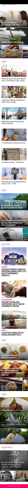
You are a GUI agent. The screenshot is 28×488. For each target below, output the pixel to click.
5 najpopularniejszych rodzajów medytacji (12, 334)
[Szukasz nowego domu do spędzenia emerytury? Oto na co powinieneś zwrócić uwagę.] (14, 256)
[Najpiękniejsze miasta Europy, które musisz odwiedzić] (14, 113)
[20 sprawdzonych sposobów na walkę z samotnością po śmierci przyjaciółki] (14, 436)
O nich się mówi (5, 459)
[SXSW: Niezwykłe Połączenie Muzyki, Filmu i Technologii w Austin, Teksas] (14, 71)
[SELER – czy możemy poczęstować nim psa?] (14, 22)
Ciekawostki (4, 408)
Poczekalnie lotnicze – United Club (13, 162)
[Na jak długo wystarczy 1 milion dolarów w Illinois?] (14, 205)
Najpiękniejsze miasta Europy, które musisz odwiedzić (13, 122)
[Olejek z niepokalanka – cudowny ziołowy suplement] (14, 420)
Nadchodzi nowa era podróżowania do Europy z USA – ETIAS (14, 183)
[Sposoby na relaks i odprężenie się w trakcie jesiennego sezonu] (14, 289)
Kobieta (4, 330)
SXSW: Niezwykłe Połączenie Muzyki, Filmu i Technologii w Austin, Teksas (13, 80)
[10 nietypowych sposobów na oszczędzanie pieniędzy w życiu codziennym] (14, 223)
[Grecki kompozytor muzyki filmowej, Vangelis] (7, 476)
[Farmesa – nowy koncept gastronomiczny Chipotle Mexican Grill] (11, 385)
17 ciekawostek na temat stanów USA (13, 143)
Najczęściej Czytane (6, 422)
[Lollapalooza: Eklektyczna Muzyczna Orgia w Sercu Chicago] (14, 92)
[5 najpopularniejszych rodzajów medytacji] (14, 320)
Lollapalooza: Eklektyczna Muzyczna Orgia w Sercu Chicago (13, 101)
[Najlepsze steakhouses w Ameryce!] (14, 405)
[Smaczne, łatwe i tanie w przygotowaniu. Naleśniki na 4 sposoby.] (11, 52)
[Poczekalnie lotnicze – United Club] (14, 154)
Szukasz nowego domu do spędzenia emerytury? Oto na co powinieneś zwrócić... (14, 272)
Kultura (17, 477)
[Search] (26, 2)
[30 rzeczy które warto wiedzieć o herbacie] (14, 355)
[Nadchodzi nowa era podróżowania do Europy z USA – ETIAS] (14, 173)
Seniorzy (4, 267)
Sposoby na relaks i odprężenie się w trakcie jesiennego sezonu (13, 304)
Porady (3, 437)
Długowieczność (7, 300)
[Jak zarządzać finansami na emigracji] (11, 235)
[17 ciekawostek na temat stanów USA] (14, 135)
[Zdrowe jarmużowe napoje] (14, 40)
